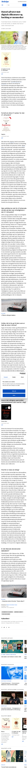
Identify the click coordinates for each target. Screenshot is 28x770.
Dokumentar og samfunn (7, 612)
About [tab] (22, 377)
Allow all (14, 391)
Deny (14, 395)
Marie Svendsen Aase (12, 605)
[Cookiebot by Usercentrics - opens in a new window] (19, 373)
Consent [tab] (6, 377)
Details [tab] (14, 377)
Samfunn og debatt (18, 612)
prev (3, 646)
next (25, 646)
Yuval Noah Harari (6, 614)
